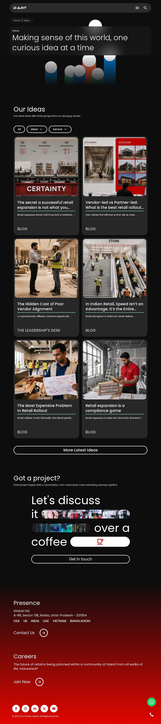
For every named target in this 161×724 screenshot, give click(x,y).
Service (57, 129)
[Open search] (145, 8)
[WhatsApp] (151, 702)
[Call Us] (151, 714)
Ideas (27, 20)
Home (17, 20)
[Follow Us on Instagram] (25, 708)
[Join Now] (39, 682)
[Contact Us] (44, 633)
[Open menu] (137, 8)
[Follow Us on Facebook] (16, 708)
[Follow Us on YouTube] (54, 708)
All (19, 129)
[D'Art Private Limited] (20, 8)
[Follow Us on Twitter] (44, 708)
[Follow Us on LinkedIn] (35, 708)
